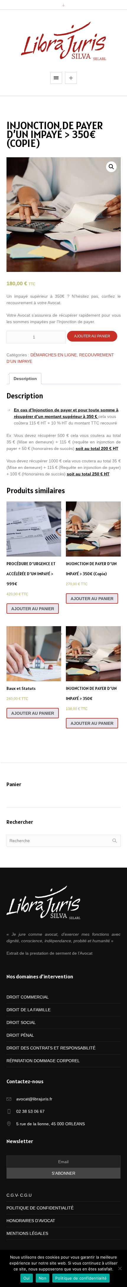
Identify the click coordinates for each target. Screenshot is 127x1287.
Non (43, 1278)
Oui (26, 1278)
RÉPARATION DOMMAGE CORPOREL (43, 1060)
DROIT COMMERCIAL (27, 997)
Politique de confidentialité (81, 1278)
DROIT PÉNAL (20, 1035)
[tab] (25, 378)
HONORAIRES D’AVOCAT (30, 1220)
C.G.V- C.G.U (19, 1195)
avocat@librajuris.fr (34, 1099)
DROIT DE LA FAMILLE (28, 1009)
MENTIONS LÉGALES (27, 1233)
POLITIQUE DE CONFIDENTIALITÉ (40, 1208)
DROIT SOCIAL (21, 1022)
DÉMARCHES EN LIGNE (53, 354)
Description (25, 378)
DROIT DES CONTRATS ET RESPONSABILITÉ (50, 1048)
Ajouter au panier (92, 336)
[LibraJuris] (63, 41)
